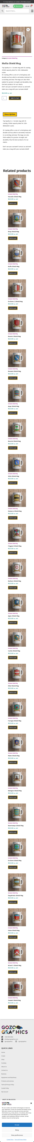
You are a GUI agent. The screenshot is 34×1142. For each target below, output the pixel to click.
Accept (17, 1125)
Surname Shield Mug (12, 58)
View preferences (17, 1135)
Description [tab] (10, 114)
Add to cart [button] (12, 203)
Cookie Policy (10, 1139)
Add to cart (15, 98)
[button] (31, 1103)
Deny (17, 1130)
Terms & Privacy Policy (20, 1139)
